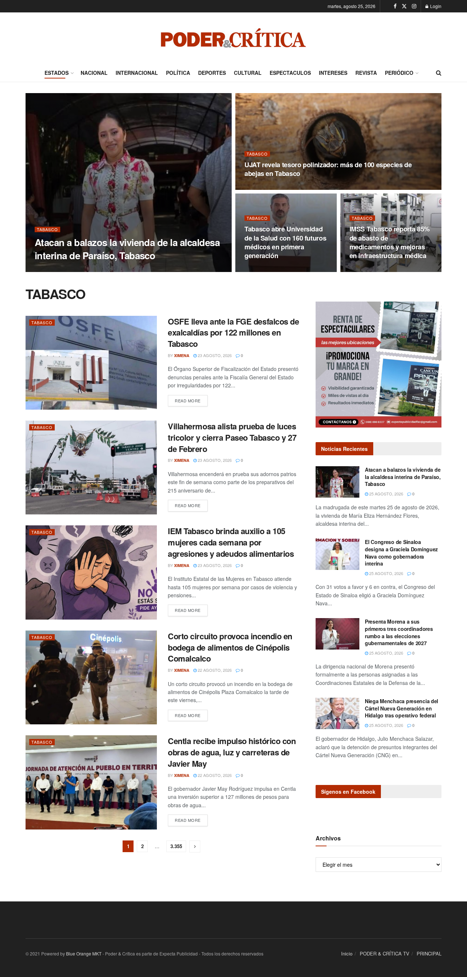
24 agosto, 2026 (265, 188)
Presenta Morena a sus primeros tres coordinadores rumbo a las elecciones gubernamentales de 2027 (399, 632)
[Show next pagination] (194, 846)
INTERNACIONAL (137, 72)
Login (435, 6)
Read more (191, 400)
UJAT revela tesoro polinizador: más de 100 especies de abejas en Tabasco (328, 169)
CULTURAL (248, 72)
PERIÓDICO (399, 72)
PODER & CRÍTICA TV (384, 953)
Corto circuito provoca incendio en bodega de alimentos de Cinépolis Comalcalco (230, 647)
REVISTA (366, 72)
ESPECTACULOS (290, 72)
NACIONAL (94, 72)
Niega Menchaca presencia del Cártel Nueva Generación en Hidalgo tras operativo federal (401, 708)
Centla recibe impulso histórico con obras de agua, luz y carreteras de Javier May (232, 752)
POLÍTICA (178, 72)
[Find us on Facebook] (395, 6)
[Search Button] (438, 73)
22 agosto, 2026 (214, 670)
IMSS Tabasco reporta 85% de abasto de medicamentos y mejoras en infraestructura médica (390, 242)
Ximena (181, 355)
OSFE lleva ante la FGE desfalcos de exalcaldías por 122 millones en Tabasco (233, 332)
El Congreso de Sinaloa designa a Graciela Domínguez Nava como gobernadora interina (401, 552)
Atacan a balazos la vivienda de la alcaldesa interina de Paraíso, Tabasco (127, 248)
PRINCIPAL (429, 953)
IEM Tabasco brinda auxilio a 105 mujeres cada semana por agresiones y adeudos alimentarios (231, 542)
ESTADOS (57, 72)
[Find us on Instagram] (414, 6)
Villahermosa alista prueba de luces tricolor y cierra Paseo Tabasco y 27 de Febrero (232, 437)
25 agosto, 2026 (74, 269)
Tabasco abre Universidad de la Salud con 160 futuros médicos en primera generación (285, 242)
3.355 (176, 846)
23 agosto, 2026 (214, 355)
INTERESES (333, 72)
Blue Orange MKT (83, 953)
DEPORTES (212, 72)
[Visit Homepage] (233, 38)
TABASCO (47, 229)
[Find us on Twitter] (404, 6)
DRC (45, 269)
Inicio (346, 953)
